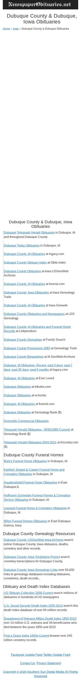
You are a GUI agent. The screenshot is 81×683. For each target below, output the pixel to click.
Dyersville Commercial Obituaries (26, 421)
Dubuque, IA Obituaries (19, 378)
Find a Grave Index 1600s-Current (26, 635)
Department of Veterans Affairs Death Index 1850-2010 (40, 618)
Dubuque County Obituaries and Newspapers (34, 314)
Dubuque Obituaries (17, 386)
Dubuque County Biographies (24, 356)
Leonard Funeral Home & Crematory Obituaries (35, 508)
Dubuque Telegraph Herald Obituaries (29, 232)
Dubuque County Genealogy (23, 339)
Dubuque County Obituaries (22, 271)
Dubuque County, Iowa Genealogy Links (31, 569)
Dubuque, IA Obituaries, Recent (25, 365)
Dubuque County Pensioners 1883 (27, 348)
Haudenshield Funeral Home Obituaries (30, 482)
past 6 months (39, 369)
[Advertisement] (40, 74)
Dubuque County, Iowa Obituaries (26, 292)
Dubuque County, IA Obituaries (24, 254)
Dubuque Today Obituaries (22, 245)
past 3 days (55, 365)
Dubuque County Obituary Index (25, 262)
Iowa (16, 28)
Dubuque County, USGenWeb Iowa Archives (33, 539)
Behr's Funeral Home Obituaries (25, 461)
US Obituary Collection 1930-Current (28, 593)
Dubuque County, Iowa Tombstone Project (32, 557)
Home (6, 28)
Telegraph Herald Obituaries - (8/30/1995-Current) (37, 429)
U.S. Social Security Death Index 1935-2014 (33, 605)
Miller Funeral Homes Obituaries (25, 521)
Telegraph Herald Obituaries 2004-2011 (30, 442)
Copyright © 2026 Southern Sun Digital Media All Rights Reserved (40, 674)
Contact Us (27, 663)
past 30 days (20, 369)
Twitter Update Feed (56, 654)
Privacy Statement (49, 663)
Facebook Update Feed (26, 654)
